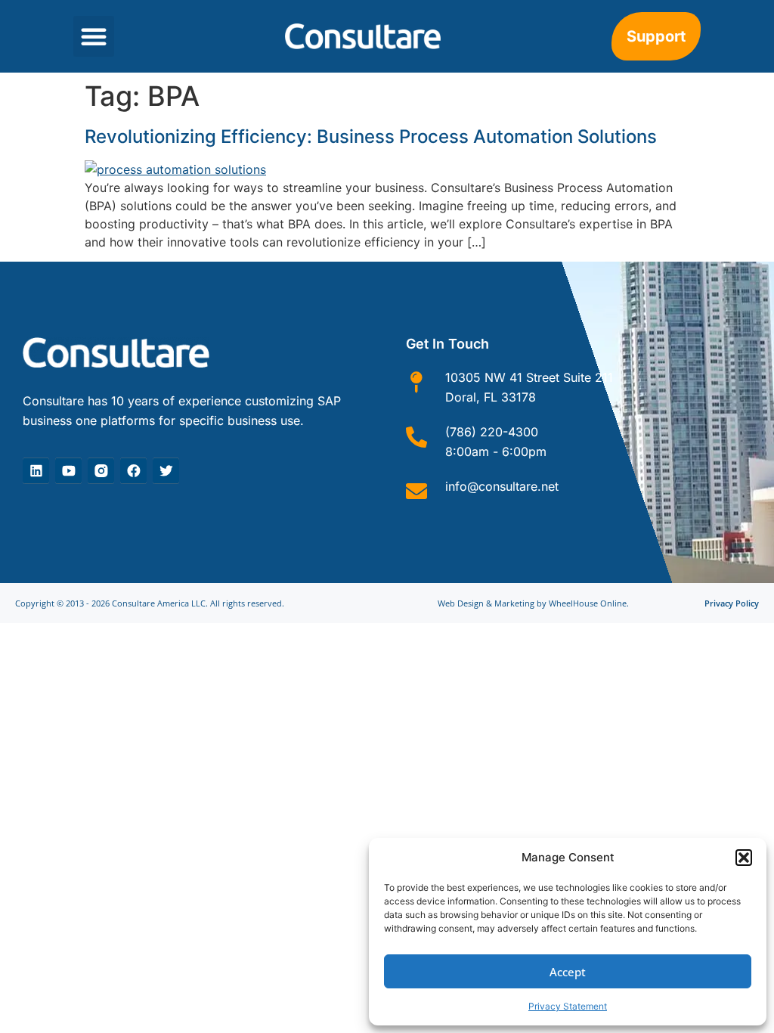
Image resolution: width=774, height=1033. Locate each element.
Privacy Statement (567, 1006)
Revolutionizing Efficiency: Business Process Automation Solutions (371, 136)
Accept (568, 971)
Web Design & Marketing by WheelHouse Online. (533, 603)
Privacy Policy (731, 603)
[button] (743, 857)
